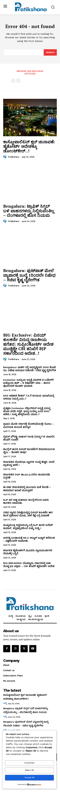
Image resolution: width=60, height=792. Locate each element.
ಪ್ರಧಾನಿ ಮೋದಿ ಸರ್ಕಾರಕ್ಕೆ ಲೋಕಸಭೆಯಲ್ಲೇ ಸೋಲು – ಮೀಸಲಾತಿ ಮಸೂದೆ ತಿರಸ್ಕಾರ (28, 425)
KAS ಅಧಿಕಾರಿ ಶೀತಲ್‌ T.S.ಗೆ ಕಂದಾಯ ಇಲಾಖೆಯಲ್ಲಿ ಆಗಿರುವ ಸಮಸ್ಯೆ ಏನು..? (28, 397)
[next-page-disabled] (18, 80)
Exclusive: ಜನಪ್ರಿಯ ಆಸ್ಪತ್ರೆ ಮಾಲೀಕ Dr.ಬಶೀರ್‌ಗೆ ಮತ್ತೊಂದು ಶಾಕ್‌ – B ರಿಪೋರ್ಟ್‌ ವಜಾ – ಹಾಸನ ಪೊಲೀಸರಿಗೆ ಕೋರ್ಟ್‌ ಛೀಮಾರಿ (28, 382)
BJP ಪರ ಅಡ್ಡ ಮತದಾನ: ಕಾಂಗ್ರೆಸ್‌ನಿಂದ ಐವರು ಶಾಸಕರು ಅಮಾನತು (26, 501)
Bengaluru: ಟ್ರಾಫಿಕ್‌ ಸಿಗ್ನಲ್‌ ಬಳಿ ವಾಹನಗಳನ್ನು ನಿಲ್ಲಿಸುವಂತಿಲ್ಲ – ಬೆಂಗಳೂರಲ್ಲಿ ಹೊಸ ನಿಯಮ (28, 210)
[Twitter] (24, 648)
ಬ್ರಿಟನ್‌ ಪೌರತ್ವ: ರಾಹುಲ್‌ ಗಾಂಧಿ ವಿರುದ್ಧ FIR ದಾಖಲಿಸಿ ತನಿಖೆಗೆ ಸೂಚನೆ (29, 438)
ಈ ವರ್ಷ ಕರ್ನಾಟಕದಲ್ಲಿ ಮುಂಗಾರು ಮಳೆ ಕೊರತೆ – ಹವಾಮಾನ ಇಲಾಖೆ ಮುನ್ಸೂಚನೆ (27, 489)
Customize (29, 763)
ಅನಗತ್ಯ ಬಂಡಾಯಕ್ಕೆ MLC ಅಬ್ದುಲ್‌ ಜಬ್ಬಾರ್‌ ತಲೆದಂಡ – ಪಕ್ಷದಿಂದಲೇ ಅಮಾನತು (29, 539)
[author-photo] (5, 157)
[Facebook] (6, 648)
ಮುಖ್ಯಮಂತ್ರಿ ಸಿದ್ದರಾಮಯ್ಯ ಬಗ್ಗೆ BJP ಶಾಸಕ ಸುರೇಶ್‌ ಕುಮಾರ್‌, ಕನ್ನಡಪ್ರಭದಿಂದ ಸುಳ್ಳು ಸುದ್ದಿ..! (28, 526)
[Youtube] (32, 648)
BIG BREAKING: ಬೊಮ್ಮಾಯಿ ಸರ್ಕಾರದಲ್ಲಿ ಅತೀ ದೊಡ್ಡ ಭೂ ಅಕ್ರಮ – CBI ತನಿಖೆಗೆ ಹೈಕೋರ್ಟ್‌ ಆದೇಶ (28, 565)
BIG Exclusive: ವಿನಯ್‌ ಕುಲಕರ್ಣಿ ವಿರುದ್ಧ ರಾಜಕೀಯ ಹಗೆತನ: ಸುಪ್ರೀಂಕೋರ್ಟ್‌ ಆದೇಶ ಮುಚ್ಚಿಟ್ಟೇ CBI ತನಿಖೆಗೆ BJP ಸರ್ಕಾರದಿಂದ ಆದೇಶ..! (28, 344)
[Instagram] (15, 648)
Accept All (29, 778)
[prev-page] (13, 80)
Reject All (29, 770)
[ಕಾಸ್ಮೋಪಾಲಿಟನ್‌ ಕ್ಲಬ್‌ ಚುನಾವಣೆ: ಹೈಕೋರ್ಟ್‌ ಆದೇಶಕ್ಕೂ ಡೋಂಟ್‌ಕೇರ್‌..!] (30, 117)
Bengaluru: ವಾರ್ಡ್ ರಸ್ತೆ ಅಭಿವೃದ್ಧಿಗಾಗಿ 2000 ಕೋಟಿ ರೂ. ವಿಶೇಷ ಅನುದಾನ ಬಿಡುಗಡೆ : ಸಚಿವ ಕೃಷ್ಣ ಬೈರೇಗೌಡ (29, 369)
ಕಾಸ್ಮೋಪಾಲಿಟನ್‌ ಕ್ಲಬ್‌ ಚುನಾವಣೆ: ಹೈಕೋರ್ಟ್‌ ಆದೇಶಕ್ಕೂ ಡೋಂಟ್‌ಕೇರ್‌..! (29, 146)
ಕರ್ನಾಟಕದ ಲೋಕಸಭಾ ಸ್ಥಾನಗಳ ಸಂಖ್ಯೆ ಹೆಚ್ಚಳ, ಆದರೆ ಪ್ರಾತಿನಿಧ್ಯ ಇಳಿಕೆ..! (28, 463)
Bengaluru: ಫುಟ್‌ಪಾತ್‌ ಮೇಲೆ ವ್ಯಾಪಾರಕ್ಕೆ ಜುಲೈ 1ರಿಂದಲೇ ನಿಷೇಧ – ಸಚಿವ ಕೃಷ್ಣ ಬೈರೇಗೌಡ (29, 275)
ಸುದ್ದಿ (5, 703)
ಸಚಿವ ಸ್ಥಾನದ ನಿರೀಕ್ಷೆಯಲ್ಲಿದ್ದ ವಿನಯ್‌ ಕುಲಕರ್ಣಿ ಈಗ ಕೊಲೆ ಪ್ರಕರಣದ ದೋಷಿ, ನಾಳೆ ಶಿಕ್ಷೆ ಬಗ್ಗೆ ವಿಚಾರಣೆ (28, 514)
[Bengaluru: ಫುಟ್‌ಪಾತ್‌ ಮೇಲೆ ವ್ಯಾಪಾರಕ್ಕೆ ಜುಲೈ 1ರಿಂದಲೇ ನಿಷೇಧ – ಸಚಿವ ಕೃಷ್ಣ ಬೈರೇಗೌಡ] (30, 246)
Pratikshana (13, 157)
